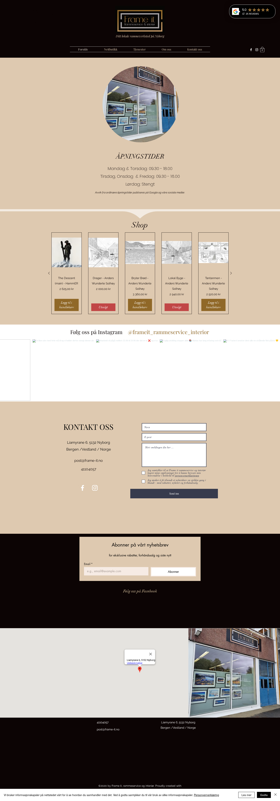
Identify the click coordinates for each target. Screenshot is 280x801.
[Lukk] (275, 795)
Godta (264, 795)
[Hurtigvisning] (67, 252)
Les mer (246, 795)
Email (88, 564)
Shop (140, 225)
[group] (140, 273)
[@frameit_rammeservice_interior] (125, 332)
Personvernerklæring (206, 795)
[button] (262, 49)
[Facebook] (251, 50)
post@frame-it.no (88, 460)
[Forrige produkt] (49, 273)
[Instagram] (257, 50)
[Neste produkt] (231, 273)
